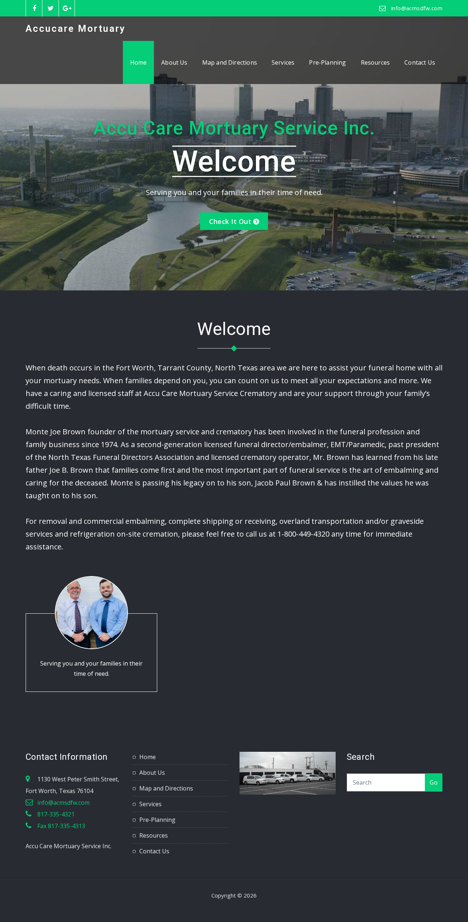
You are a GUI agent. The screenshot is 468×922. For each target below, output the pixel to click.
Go (434, 782)
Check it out (230, 221)
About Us (174, 62)
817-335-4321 (56, 814)
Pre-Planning (327, 62)
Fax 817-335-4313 (61, 826)
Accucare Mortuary (76, 28)
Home (138, 62)
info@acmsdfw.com (416, 8)
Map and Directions (229, 62)
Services (283, 62)
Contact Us (419, 62)
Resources (375, 62)
